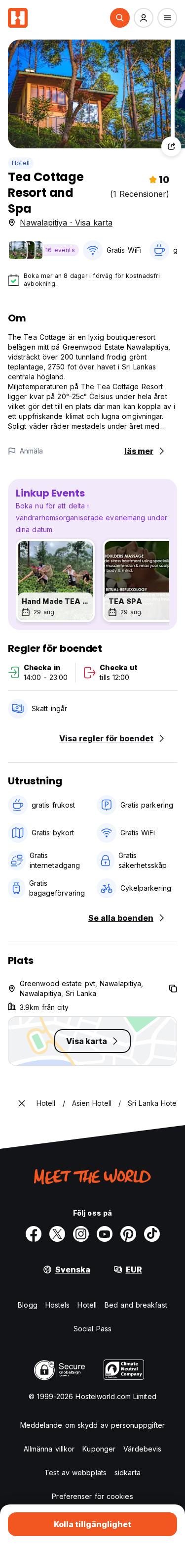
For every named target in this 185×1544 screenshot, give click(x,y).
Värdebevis (142, 1449)
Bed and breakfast (136, 1305)
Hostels (57, 1305)
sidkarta (127, 1472)
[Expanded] (22, 1103)
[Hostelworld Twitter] (57, 1234)
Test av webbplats (75, 1472)
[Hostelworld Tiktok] (152, 1234)
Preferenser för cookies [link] (92, 1496)
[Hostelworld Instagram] (81, 1234)
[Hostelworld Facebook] (33, 1234)
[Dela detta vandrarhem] (171, 146)
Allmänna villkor (49, 1449)
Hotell (21, 163)
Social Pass (92, 1328)
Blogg (27, 1305)
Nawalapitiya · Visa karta (66, 222)
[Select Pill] (120, 18)
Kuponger (98, 1449)
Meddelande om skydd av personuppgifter (92, 1425)
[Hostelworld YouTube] (104, 1234)
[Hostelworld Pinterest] (128, 1234)
